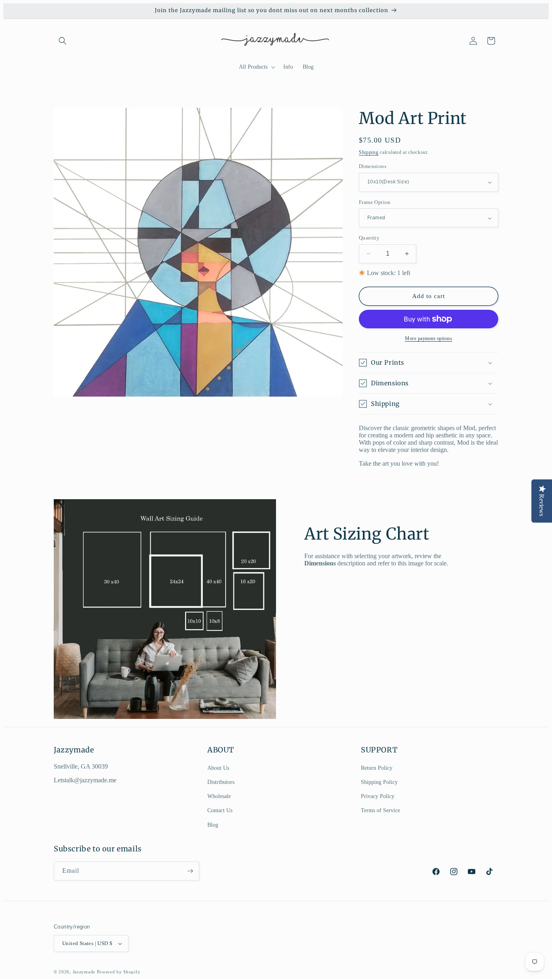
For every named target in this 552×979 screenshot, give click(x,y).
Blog (212, 825)
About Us (218, 768)
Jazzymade (84, 971)
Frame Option (375, 202)
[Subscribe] (190, 870)
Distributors (220, 782)
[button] (63, 41)
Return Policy (376, 768)
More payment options (428, 338)
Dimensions (372, 166)
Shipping (369, 152)
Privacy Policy (377, 796)
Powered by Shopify (119, 971)
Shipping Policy (379, 782)
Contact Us (219, 810)
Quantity (369, 238)
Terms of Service (380, 810)
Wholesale (219, 796)
